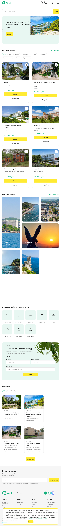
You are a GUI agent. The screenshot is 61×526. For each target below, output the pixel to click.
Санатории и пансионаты (5, 502)
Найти (56, 11)
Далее (30, 374)
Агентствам (50, 504)
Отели (3, 505)
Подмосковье (27, 58)
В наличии (12, 391)
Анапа (18, 58)
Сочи (10, 54)
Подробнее (15, 98)
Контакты (34, 502)
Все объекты (55, 50)
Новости (34, 504)
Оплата (49, 506)
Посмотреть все (54, 194)
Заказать (9, 34)
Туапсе (17, 54)
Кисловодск (42, 54)
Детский (19, 504)
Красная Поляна (8, 58)
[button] (2, 29)
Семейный (20, 502)
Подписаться (54, 480)
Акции (33, 506)
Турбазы (4, 508)
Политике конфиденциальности (37, 519)
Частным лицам (51, 502)
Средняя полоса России (29, 54)
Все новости (30, 459)
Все (4, 54)
